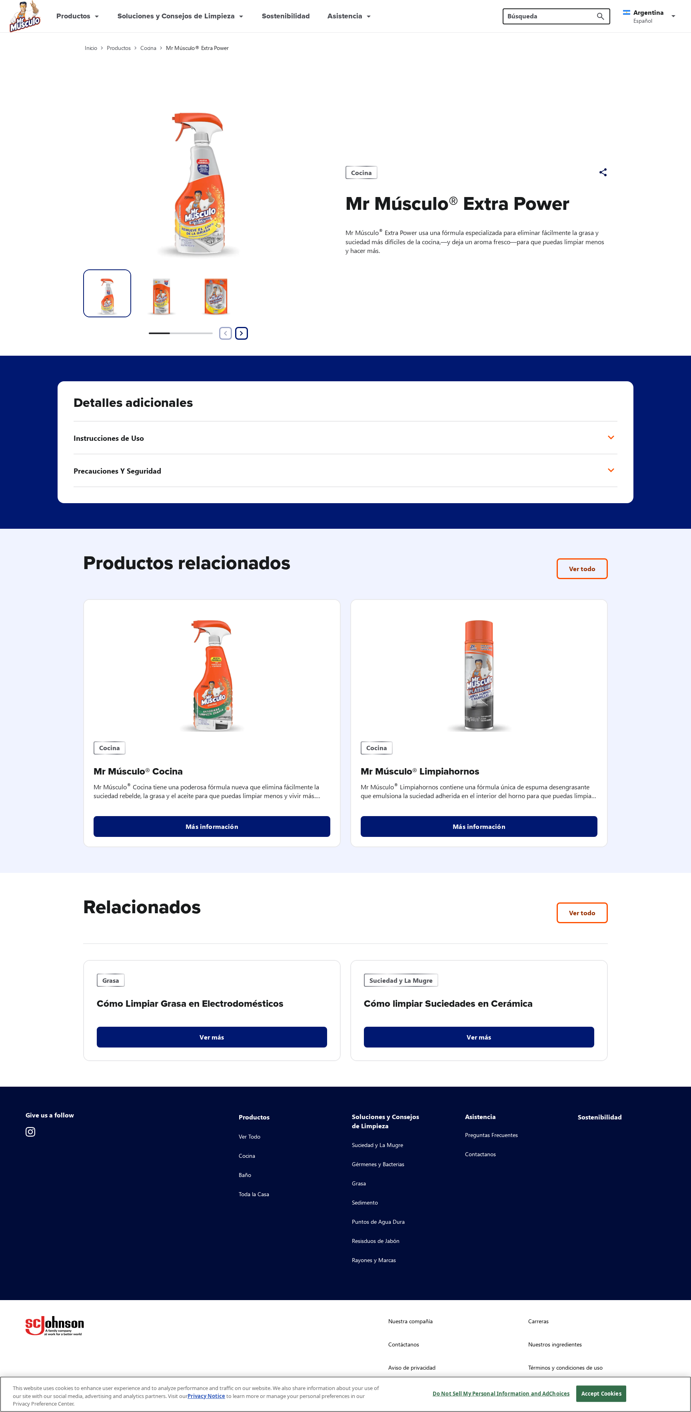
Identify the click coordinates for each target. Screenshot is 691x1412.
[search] (600, 16)
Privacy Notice (206, 1396)
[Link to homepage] (25, 16)
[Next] (241, 333)
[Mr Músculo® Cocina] (212, 666)
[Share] (603, 172)
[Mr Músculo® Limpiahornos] (479, 666)
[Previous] (225, 333)
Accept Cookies (601, 1393)
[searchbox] (551, 16)
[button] (650, 16)
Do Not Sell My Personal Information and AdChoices (501, 1393)
